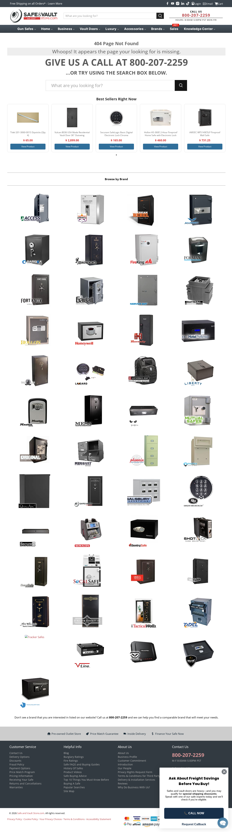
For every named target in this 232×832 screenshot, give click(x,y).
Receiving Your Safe (21, 779)
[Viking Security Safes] (34, 692)
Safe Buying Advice (75, 776)
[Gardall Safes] (89, 290)
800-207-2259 (196, 15)
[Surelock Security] (89, 612)
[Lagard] (89, 371)
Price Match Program (22, 772)
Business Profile (127, 757)
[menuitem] (26, 29)
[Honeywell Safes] (89, 330)
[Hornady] (143, 330)
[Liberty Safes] (198, 371)
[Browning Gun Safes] (89, 250)
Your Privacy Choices (51, 819)
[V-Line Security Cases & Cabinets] (89, 652)
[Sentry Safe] (143, 531)
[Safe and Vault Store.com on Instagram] (177, 3)
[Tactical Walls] (143, 612)
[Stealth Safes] (198, 572)
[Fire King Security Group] (143, 250)
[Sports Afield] (143, 572)
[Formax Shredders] (198, 250)
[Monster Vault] (143, 411)
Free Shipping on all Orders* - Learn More (36, 3)
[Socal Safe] (89, 572)
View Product (27, 146)
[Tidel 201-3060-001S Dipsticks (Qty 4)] (28, 117)
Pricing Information (21, 776)
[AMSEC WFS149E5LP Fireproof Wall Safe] (205, 117)
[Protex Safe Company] (198, 451)
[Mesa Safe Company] (89, 411)
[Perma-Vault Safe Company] (89, 451)
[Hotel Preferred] (198, 330)
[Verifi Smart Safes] (198, 652)
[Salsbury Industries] (143, 491)
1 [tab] (116, 155)
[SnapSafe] (34, 572)
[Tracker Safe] (34, 652)
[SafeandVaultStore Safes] (89, 491)
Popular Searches (74, 787)
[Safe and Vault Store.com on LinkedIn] (182, 3)
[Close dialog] (224, 771)
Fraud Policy (16, 764)
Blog (66, 753)
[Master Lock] (34, 411)
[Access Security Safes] (34, 210)
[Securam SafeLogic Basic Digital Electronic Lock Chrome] (116, 117)
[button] (223, 822)
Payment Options (19, 768)
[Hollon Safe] (34, 330)
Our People (124, 768)
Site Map (69, 791)
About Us (123, 753)
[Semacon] (89, 531)
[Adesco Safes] (89, 210)
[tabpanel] (28, 128)
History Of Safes (73, 768)
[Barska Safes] (34, 250)
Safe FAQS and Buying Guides (82, 764)
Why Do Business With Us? (134, 787)
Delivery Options (19, 757)
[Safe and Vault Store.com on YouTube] (172, 3)
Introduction (125, 764)
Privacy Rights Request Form (135, 772)
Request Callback (194, 824)
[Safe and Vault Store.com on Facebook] (167, 3)
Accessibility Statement (98, 819)
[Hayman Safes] (198, 290)
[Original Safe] (34, 451)
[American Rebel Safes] (143, 210)
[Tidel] (198, 612)
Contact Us (15, 753)
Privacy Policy (14, 819)
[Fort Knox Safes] (34, 290)
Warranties (16, 787)
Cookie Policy (31, 819)
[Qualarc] (34, 491)
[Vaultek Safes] (143, 652)
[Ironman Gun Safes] (34, 371)
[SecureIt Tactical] (34, 531)
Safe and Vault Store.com (30, 813)
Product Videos (73, 772)
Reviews (123, 783)
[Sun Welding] (34, 612)
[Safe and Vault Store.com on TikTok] (187, 3)
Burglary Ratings (74, 757)
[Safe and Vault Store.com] (33, 16)
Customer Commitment (132, 760)
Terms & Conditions (74, 819)
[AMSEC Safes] (198, 210)
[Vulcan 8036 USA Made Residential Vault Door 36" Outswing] (72, 117)
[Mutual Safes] (198, 411)
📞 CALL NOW (194, 813)
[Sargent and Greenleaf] (198, 491)
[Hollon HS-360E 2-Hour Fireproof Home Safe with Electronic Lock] (160, 117)
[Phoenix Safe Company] (143, 451)
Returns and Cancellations (25, 783)
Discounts (15, 760)
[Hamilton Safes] (143, 290)
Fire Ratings (71, 760)
